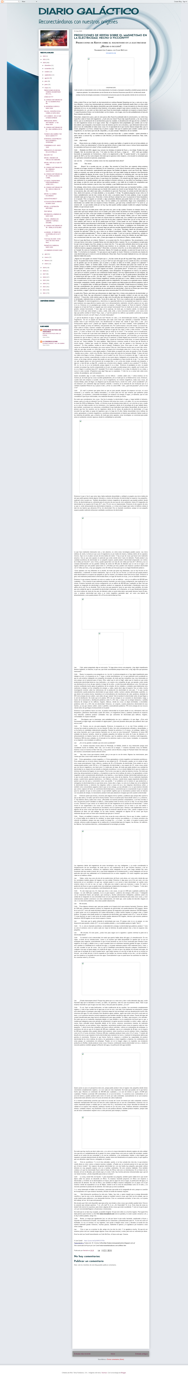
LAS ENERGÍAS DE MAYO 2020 (53, 250)
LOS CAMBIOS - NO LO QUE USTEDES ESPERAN (52, 117)
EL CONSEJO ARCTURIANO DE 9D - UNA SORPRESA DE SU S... (53, 129)
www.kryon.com (111, 53)
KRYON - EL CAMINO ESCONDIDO (50, 195)
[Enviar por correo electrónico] (103, 1250)
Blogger (123, 1373)
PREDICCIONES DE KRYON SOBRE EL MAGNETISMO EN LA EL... (52, 92)
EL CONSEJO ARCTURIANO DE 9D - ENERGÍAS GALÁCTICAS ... (53, 169)
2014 (44, 283)
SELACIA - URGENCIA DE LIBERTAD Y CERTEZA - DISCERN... (51, 221)
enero (47, 264)
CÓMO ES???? (48, 97)
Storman (104, 1373)
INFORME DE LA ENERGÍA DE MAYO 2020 (52, 215)
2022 (44, 56)
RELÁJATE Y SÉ (48, 155)
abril (46, 254)
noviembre (48, 68)
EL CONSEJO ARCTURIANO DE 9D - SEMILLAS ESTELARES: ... (53, 227)
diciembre (48, 65)
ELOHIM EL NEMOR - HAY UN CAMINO (54, 343)
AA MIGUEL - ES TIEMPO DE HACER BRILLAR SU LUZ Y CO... (52, 234)
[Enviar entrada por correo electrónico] (98, 1250)
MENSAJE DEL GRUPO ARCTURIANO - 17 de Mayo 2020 (51, 122)
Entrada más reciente (82, 1354)
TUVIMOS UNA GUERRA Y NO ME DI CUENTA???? (53, 135)
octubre (47, 72)
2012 (44, 290)
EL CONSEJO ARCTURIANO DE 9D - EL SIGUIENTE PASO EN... (53, 101)
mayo (46, 88)
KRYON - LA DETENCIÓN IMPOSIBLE (51, 207)
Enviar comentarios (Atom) (115, 1359)
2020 (44, 62)
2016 (44, 277)
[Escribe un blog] (105, 1250)
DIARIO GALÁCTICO (89, 11)
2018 (44, 271)
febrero (47, 260)
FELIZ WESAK (48, 211)
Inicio (113, 1354)
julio (46, 81)
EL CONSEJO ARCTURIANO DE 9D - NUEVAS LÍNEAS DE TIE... (53, 189)
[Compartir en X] (107, 1250)
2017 (44, 274)
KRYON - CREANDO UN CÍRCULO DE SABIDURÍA (52, 159)
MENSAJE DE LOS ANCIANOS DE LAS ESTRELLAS (53, 151)
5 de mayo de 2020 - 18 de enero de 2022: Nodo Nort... (52, 240)
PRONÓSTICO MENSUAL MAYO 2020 (51, 246)
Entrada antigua (141, 1354)
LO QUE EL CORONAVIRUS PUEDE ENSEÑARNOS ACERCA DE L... (52, 182)
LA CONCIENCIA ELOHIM (50, 341)
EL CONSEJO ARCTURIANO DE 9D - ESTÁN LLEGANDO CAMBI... (53, 176)
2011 (44, 293)
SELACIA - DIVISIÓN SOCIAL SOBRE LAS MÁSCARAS (52, 112)
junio (46, 84)
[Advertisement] (111, 1332)
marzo (47, 257)
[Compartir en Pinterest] (111, 1250)
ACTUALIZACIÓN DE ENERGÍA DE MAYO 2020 (53, 202)
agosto (47, 78)
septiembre (48, 75)
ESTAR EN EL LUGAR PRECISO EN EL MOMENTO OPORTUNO (52, 140)
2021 (44, 59)
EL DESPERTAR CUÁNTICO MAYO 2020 (52, 107)
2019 (44, 268)
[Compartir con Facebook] (109, 1250)
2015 (44, 280)
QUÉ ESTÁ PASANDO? (50, 199)
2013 (44, 287)
